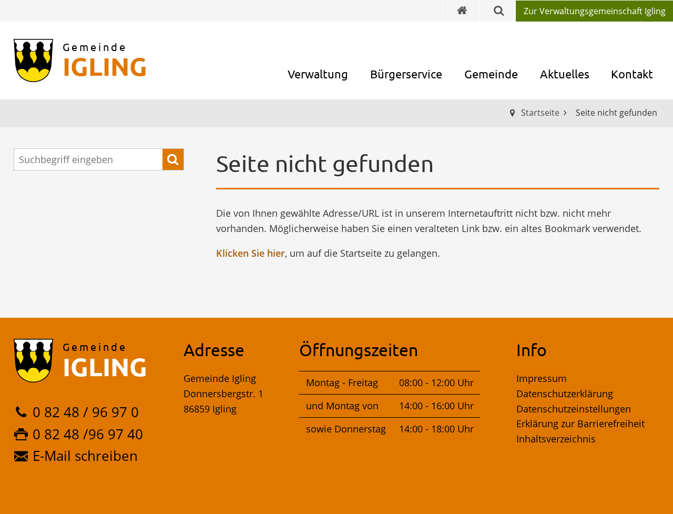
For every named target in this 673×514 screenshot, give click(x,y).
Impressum (541, 378)
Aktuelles (564, 73)
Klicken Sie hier (250, 253)
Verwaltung (318, 73)
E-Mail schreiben (85, 455)
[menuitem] (594, 11)
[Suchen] (172, 159)
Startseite (540, 112)
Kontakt (632, 73)
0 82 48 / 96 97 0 (86, 411)
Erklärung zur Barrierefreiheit (580, 423)
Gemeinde (491, 73)
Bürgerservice (406, 73)
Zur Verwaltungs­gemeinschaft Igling (595, 11)
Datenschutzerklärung (564, 393)
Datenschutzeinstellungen (573, 408)
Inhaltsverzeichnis (556, 438)
